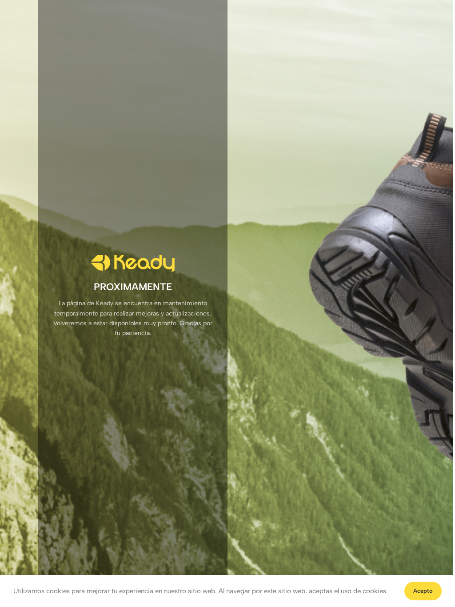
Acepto (423, 590)
